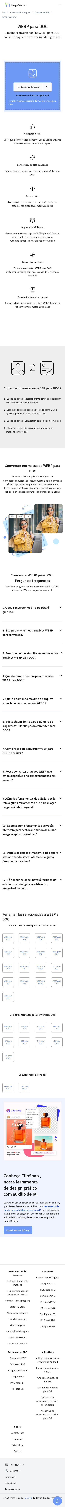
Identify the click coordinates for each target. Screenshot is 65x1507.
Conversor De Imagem (20, 12)
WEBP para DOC (9, 17)
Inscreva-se (46, 100)
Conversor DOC (42, 12)
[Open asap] (57, 1500)
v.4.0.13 (28, 1497)
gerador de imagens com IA (26, 1209)
